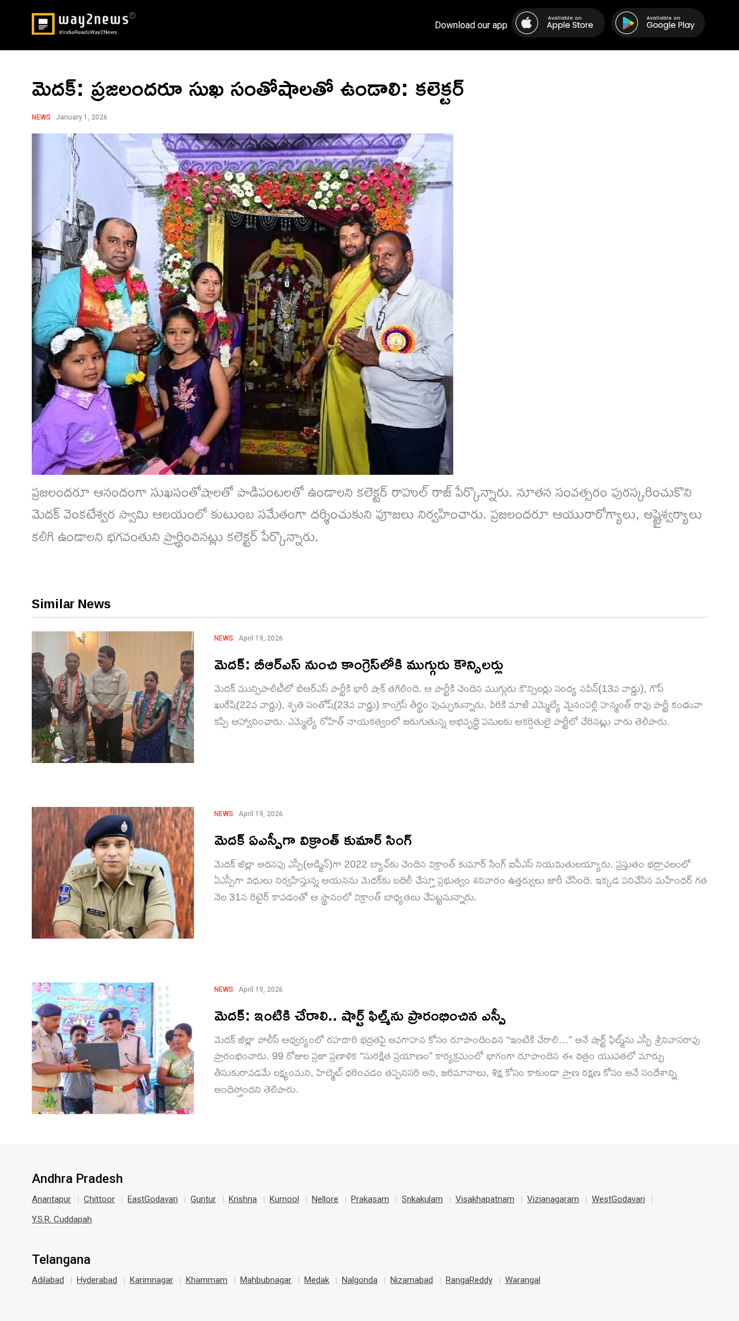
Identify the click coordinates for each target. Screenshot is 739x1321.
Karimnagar (151, 1280)
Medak (316, 1280)
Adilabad (48, 1280)
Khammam (206, 1280)
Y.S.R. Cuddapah (62, 1219)
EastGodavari (153, 1199)
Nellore (325, 1199)
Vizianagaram (553, 1199)
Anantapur (51, 1199)
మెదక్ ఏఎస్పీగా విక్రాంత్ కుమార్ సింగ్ (313, 839)
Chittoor (99, 1199)
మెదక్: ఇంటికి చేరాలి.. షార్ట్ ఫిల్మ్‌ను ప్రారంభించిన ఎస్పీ (360, 1014)
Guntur (203, 1199)
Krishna (243, 1199)
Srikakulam (422, 1199)
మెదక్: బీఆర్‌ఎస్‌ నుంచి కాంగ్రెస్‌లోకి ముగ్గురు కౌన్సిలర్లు (358, 663)
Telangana (61, 1260)
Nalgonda (360, 1280)
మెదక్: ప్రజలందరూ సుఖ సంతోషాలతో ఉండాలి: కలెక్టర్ (248, 87)
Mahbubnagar (266, 1280)
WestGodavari (618, 1199)
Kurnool (284, 1199)
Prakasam (370, 1199)
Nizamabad (411, 1280)
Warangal (522, 1280)
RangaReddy (469, 1280)
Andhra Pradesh (77, 1179)
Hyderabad (97, 1280)
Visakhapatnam (485, 1199)
